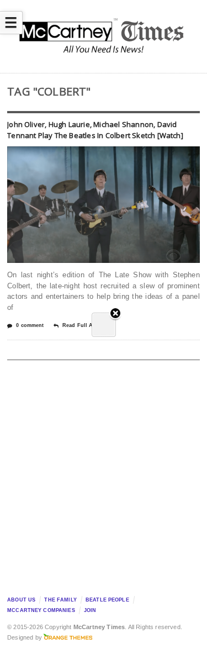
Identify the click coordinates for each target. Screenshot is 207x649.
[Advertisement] (103, 474)
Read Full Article (84, 325)
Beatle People (107, 600)
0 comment (30, 325)
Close (115, 314)
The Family (60, 600)
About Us (21, 600)
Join (90, 610)
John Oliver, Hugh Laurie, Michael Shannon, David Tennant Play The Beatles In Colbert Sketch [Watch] (95, 129)
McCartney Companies (41, 610)
